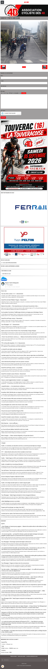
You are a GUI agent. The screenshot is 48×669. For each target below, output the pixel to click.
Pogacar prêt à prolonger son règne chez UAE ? (12, 507)
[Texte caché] (14, 93)
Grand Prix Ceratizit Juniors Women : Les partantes (13, 417)
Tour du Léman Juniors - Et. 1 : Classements (12, 293)
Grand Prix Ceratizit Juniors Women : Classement (13, 374)
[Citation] (10, 93)
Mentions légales (13, 656)
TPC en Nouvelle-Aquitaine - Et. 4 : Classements (13, 343)
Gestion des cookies (21, 656)
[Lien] (13, 93)
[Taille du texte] (6, 93)
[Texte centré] (11, 93)
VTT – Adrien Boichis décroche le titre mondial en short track (16, 452)
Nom (2, 75)
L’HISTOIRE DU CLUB (6, 273)
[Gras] (1, 93)
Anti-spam (3, 110)
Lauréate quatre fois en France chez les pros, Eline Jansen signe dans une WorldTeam (22, 355)
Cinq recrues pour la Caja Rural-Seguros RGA (12, 410)
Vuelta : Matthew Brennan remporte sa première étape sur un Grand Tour (19, 489)
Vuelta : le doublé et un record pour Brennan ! (12, 464)
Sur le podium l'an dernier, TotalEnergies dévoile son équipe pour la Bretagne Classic (22, 312)
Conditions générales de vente (32, 656)
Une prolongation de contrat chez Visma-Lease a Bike (14, 404)
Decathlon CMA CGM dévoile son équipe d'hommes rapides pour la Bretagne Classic (22, 392)
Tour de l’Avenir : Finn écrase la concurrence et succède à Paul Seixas (18, 470)
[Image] (16, 93)
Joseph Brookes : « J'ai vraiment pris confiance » (13, 386)
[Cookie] (2, 666)
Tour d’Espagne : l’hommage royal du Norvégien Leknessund (16, 541)
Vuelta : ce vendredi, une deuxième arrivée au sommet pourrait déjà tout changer (21, 445)
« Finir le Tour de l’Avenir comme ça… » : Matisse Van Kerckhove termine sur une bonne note (23, 337)
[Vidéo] (17, 93)
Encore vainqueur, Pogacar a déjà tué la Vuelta (12, 476)
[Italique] (3, 93)
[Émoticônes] (20, 93)
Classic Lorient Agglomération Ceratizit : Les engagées (14, 380)
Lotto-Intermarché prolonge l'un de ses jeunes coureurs (15, 361)
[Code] (19, 93)
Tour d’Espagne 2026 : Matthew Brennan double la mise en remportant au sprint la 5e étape (23, 584)
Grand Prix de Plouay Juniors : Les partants (11, 367)
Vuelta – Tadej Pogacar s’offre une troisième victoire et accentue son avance (20, 458)
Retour (23, 67)
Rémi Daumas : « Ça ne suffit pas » (9, 423)
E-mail (2, 81)
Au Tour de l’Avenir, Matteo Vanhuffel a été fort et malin (14, 429)
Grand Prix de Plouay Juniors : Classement (11, 318)
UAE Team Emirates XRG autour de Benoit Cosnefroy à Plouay (16, 398)
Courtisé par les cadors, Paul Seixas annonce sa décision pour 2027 (18, 513)
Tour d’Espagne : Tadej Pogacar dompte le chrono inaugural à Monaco (18, 495)
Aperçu (24, 93)
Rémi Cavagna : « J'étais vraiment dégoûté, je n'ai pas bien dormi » (17, 435)
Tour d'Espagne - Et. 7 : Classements (10, 324)
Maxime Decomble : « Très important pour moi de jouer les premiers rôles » (19, 306)
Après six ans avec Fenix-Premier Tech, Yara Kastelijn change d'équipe (18, 330)
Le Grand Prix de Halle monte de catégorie (11, 349)
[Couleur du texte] (8, 93)
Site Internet (3, 86)
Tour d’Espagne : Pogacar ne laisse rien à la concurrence (15, 563)
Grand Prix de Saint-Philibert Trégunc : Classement (13, 300)
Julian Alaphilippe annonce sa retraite (10, 501)
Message (3, 91)
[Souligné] (4, 93)
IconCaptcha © (19, 114)
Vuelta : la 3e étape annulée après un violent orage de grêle (15, 482)
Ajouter (3, 117)
